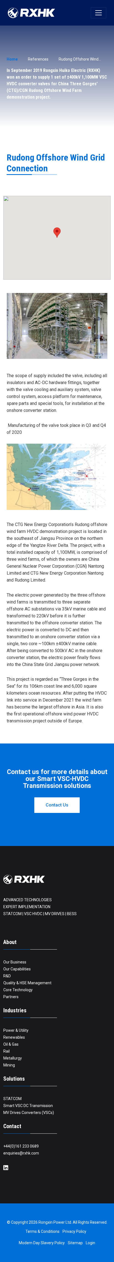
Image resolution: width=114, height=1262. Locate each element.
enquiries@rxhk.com (21, 1153)
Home (12, 59)
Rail (6, 1051)
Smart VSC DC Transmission (28, 1105)
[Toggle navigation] (98, 12)
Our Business (14, 962)
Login (90, 1243)
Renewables (14, 1037)
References (38, 59)
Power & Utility (15, 1030)
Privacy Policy (74, 1231)
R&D (7, 976)
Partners (11, 997)
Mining (9, 1065)
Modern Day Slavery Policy (42, 1243)
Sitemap (75, 1243)
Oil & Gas (11, 1044)
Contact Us (57, 805)
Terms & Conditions (42, 1231)
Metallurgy (12, 1058)
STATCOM (12, 1098)
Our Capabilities (17, 969)
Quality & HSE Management (27, 983)
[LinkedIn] (5, 1168)
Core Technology (18, 990)
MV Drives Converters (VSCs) (28, 1112)
